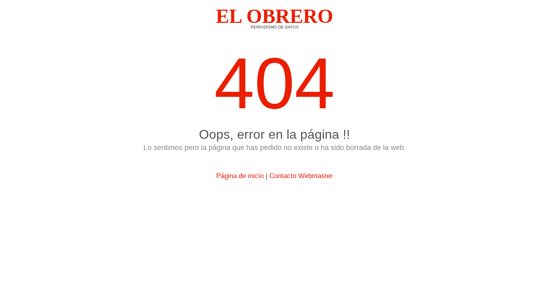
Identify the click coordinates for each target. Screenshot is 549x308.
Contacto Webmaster (301, 176)
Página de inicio (240, 176)
